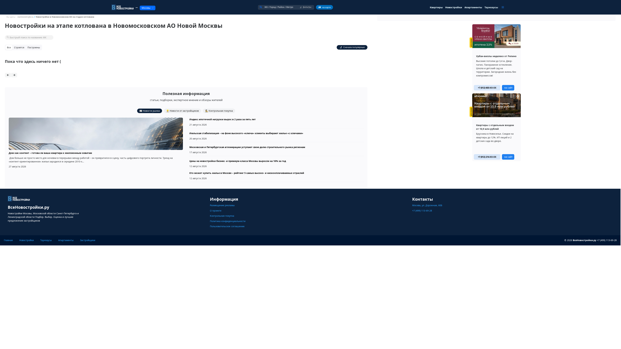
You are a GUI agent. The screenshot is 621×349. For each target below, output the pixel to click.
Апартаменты (66, 240)
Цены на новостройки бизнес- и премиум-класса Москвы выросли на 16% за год (237, 161)
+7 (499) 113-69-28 (422, 210)
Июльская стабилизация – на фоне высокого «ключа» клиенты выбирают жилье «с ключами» (246, 133)
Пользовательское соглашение (227, 226)
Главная (8, 240)
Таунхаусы (46, 240)
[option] (496, 58)
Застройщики (87, 240)
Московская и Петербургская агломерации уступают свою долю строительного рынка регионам (247, 147)
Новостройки (26, 240)
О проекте (215, 210)
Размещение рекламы (222, 205)
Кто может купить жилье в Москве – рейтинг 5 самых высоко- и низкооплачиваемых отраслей (246, 172)
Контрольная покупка (222, 215)
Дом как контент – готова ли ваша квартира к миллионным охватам (50, 152)
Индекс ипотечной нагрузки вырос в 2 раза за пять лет (222, 119)
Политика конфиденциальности (227, 221)
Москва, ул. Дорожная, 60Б (427, 205)
